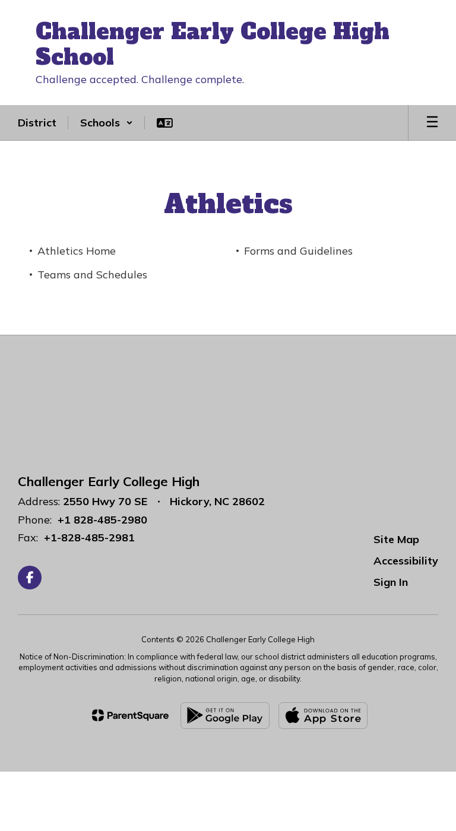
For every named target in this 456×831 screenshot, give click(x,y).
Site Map (396, 539)
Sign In (390, 582)
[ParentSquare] (130, 715)
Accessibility (405, 560)
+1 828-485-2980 (102, 519)
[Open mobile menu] (432, 123)
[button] (106, 123)
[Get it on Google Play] (225, 715)
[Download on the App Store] (323, 715)
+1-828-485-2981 (89, 537)
